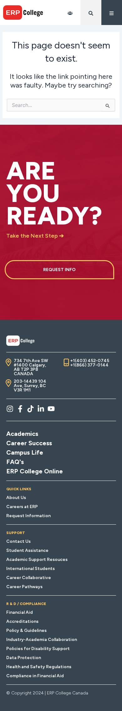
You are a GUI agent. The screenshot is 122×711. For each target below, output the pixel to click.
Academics (22, 433)
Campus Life (24, 452)
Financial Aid (19, 612)
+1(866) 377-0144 (89, 365)
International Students (30, 568)
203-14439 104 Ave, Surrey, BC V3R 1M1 (30, 386)
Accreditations (22, 621)
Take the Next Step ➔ (35, 235)
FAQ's (15, 462)
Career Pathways (24, 586)
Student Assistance (27, 550)
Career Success (29, 443)
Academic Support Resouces (37, 559)
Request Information (28, 515)
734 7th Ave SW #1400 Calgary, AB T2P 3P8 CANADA (31, 367)
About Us (16, 497)
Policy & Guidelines (26, 630)
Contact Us (18, 541)
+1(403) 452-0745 (89, 360)
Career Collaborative (28, 577)
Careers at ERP (22, 506)
